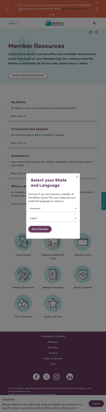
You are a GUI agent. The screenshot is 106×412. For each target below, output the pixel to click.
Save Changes (40, 229)
